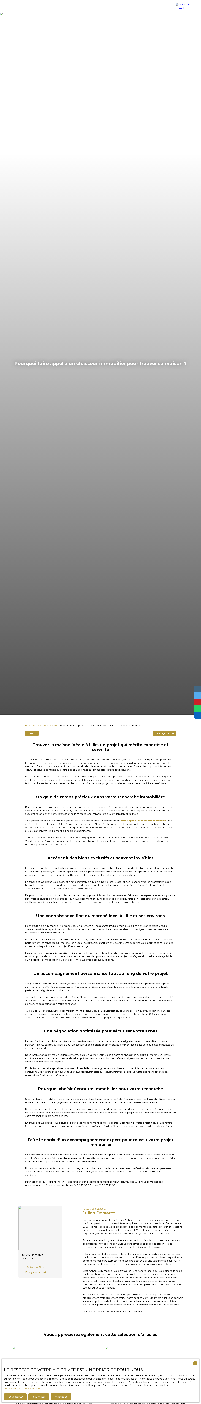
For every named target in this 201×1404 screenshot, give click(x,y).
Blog (28, 725)
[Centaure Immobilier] (187, 6)
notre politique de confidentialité (22, 1388)
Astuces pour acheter (45, 725)
